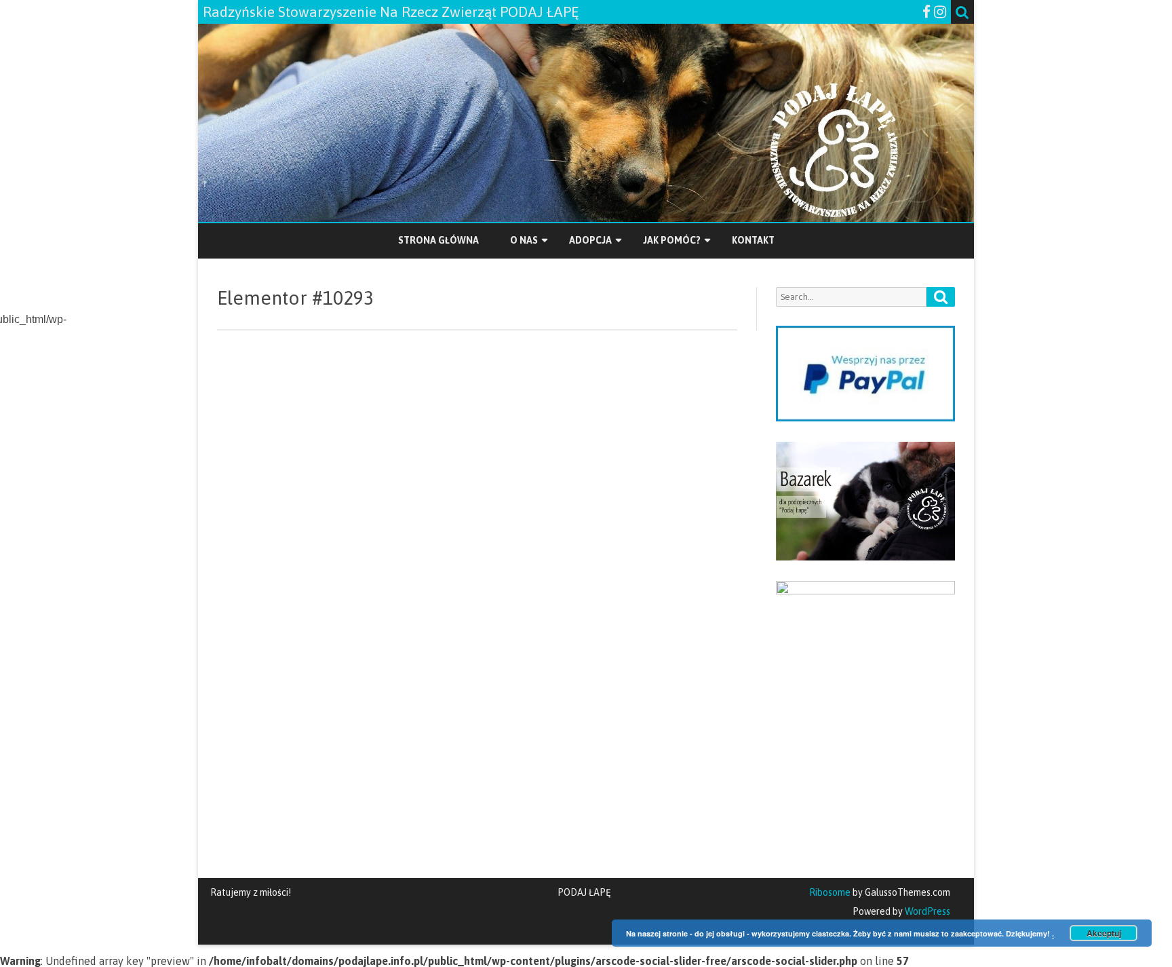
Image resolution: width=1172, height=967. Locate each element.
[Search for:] (865, 297)
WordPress (926, 911)
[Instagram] (940, 11)
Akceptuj (1104, 933)
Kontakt (753, 240)
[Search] (940, 297)
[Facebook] (926, 11)
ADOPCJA (590, 240)
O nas (524, 240)
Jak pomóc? (672, 240)
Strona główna (438, 240)
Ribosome (830, 892)
